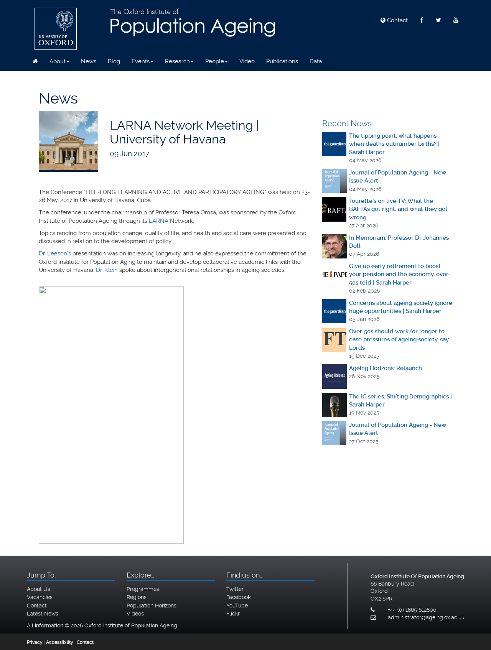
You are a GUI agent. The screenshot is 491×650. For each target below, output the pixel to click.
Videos (135, 614)
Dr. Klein (107, 270)
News (88, 61)
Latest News (42, 614)
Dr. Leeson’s (55, 253)
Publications (282, 61)
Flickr (233, 614)
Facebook (238, 597)
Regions (137, 597)
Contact (397, 20)
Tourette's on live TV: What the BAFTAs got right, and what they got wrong (398, 209)
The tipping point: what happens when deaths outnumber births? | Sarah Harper (394, 144)
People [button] (214, 61)
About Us (38, 589)
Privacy (35, 642)
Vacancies (40, 597)
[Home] (35, 61)
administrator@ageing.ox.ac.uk (426, 617)
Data (316, 61)
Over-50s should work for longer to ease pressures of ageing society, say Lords (399, 339)
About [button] (57, 61)
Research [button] (177, 61)
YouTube (237, 605)
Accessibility (59, 642)
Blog (114, 61)
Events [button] (141, 61)
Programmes (143, 589)
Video (247, 61)
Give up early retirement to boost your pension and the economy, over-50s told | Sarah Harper (399, 274)
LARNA (158, 220)
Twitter (235, 589)
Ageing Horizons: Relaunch (385, 368)
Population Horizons (151, 605)
